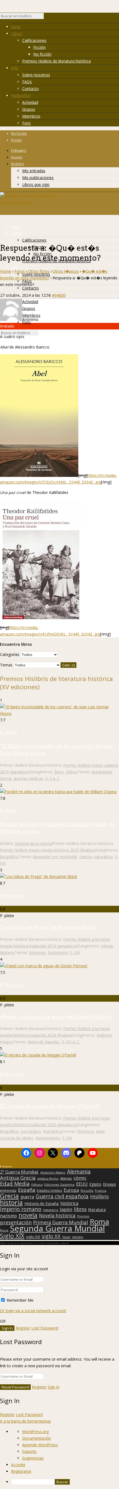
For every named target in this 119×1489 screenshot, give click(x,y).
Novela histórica (57, 1216)
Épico (59, 771)
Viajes (66, 1237)
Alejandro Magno (52, 1172)
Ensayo (109, 1184)
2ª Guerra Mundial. (19, 1172)
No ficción (42, 54)
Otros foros (38, 271)
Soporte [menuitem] (29, 1451)
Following (18, 150)
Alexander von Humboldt (55, 856)
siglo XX (51, 1236)
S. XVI (75, 952)
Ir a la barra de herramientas (25, 1421)
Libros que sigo (36, 184)
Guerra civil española (62, 1196)
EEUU (82, 1184)
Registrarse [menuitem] (21, 1471)
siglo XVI (33, 1236)
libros (80, 1209)
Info (14, 68)
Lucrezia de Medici (16, 1138)
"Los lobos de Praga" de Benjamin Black (48, 927)
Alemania (78, 1171)
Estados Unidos (49, 1190)
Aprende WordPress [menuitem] (40, 1444)
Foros (19, 271)
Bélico (71, 771)
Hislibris (99, 1196)
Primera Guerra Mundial (60, 1222)
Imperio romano (21, 1209)
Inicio (15, 26)
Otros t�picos (66, 271)
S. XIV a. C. (71, 1041)
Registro (17, 163)
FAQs (27, 81)
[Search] (46, 17)
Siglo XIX (12, 1235)
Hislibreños (21, 95)
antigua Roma (47, 1178)
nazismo (8, 1216)
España (26, 1190)
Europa (71, 1190)
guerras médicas (28, 778)
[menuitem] (65, 1482)
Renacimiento (47, 1138)
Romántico (53, 1131)
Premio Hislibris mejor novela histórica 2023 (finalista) (48, 850)
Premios (83, 1216)
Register (22, 1328)
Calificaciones (34, 40)
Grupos (28, 109)
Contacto (30, 88)
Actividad (30, 102)
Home (5, 271)
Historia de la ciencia (33, 843)
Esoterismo (58, 952)
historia (11, 1202)
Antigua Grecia (17, 1177)
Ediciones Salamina (59, 1184)
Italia (100, 1131)
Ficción (39, 47)
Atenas (66, 1178)
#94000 (59, 295)
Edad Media (15, 1184)
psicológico (31, 1131)
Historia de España (41, 1203)
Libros (16, 33)
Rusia (4, 1230)
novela (28, 1215)
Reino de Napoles (44, 1041)
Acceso (16, 157)
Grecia (5, 778)
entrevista (8, 1190)
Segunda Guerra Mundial (57, 1228)
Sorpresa (7, 1166)
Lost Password (44, 1328)
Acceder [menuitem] (18, 1464)
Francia (100, 1190)
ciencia (85, 856)
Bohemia (37, 952)
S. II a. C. (52, 778)
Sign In (54, 1387)
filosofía (87, 1190)
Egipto (95, 1184)
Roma (99, 1221)
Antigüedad (102, 771)
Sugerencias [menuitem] (33, 1458)
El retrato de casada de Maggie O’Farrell (49, 1106)
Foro (26, 123)
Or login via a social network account (33, 1310)
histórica (69, 1203)
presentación (16, 1222)
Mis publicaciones (38, 177)
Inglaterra (50, 1210)
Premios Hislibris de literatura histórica (56, 61)
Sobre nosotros (36, 74)
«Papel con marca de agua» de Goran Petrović (56, 1017)
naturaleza (103, 856)
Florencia (85, 1131)
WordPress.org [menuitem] (35, 1431)
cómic (80, 1178)
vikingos (77, 1237)
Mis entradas (33, 170)
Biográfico (9, 856)
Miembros (31, 116)
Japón (66, 1209)
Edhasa (37, 1184)
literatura (97, 1209)
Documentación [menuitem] (36, 1438)
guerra (27, 1197)
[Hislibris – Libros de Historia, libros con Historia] (27, 201)
